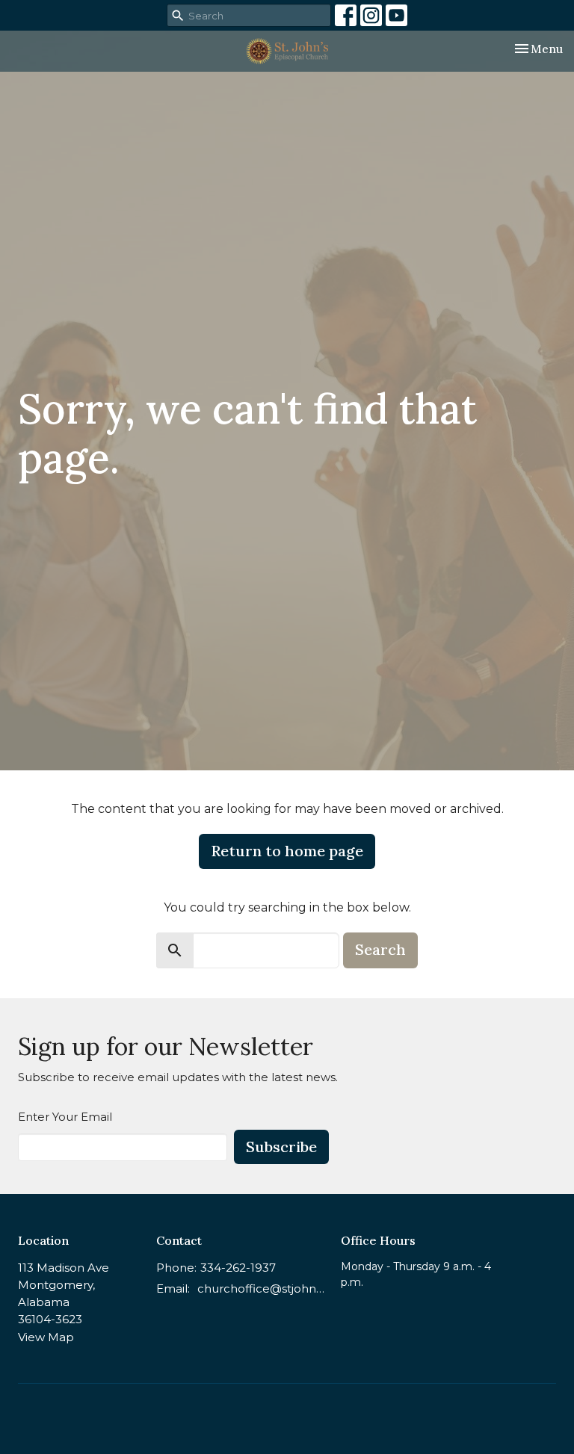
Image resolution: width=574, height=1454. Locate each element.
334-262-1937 (238, 1267)
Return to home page (287, 850)
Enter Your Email (65, 1117)
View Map (46, 1337)
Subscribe (281, 1146)
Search (380, 949)
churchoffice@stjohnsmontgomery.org (261, 1288)
